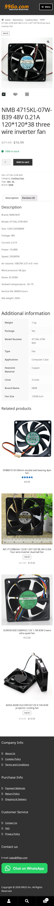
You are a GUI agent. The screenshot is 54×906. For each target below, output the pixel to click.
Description (12, 197)
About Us (10, 753)
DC (13, 181)
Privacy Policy (12, 834)
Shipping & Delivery (15, 799)
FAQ (7, 828)
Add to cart (22, 162)
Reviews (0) (28, 197)
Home (8, 19)
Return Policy (12, 793)
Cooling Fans (31, 19)
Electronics (18, 19)
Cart (41, 898)
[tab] (12, 198)
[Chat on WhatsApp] (27, 868)
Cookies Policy (13, 759)
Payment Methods (15, 788)
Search (27, 901)
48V (9, 181)
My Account (9, 901)
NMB (10, 184)
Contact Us (11, 823)
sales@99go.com (18, 857)
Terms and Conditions (17, 764)
